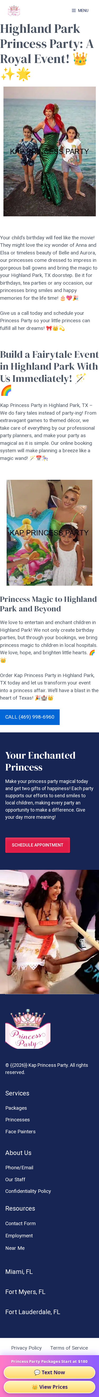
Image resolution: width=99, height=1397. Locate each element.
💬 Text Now (49, 1372)
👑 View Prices (50, 1386)
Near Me (15, 1248)
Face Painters (20, 1132)
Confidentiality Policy (28, 1191)
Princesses (17, 1120)
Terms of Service (69, 1348)
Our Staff (15, 1179)
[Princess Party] (14, 11)
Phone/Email (19, 1168)
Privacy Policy (26, 1348)
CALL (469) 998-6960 (29, 717)
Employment (19, 1236)
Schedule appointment (37, 845)
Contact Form (20, 1223)
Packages (16, 1108)
